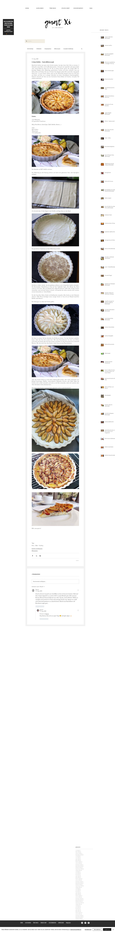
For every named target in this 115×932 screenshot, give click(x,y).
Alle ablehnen (97, 929)
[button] (81, 48)
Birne (33, 545)
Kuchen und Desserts (37, 548)
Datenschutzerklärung (75, 929)
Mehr (64, 48)
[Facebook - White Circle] (89, 923)
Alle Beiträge (30, 48)
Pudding (41, 545)
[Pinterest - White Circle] (85, 923)
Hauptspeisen (48, 48)
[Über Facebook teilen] (32, 555)
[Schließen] (113, 929)
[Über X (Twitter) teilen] (36, 555)
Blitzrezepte (57, 48)
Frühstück (38, 48)
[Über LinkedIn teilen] (40, 555)
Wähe (36, 545)
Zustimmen (107, 929)
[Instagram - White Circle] (82, 923)
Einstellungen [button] (88, 929)
